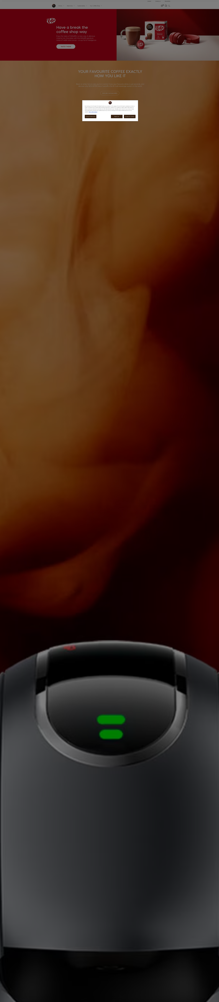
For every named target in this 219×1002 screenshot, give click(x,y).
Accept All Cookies (129, 116)
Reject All (116, 116)
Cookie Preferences (90, 116)
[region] (110, 110)
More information (93, 112)
